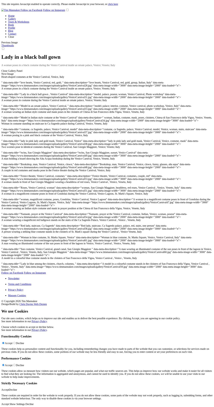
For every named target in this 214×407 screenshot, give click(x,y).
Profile (11, 27)
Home (11, 15)
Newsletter (13, 278)
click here (113, 4)
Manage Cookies (17, 295)
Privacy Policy (15, 289)
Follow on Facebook (31, 10)
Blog (10, 30)
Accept (8, 343)
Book (11, 24)
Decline (20, 343)
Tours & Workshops (18, 21)
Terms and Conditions (19, 284)
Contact (12, 33)
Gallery (12, 18)
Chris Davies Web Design (33, 304)
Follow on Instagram (54, 10)
